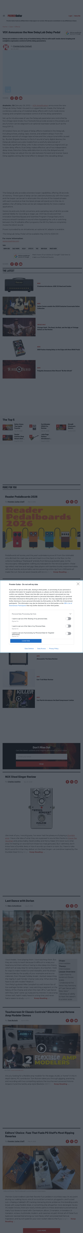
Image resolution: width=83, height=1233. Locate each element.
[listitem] (41, 614)
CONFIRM (26, 641)
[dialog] (41, 616)
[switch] (68, 618)
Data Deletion (29, 648)
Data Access (41, 648)
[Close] (79, 585)
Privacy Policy (53, 648)
